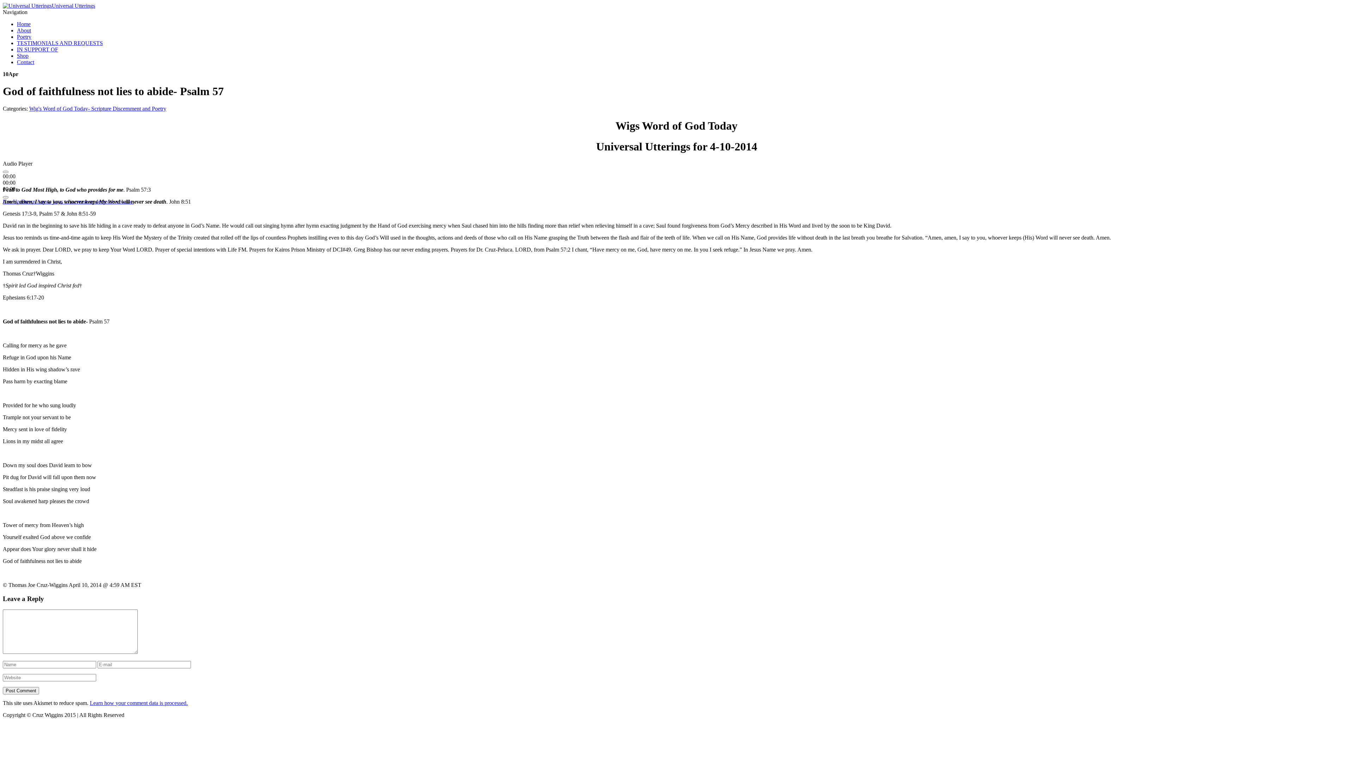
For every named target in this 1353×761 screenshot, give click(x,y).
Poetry (24, 37)
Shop (23, 56)
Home (24, 24)
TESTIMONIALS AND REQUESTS (60, 43)
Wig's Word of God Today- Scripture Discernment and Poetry (97, 109)
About (24, 30)
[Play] (5, 172)
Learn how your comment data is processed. (139, 703)
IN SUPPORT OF (37, 49)
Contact (25, 62)
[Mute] (5, 197)
